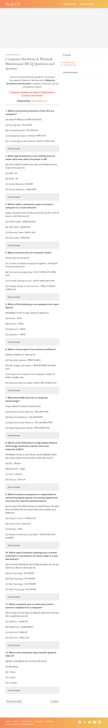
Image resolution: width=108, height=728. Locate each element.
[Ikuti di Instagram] (84, 722)
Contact (16, 721)
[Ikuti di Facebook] (79, 722)
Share (55, 701)
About (7, 721)
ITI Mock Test (70, 4)
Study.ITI (12, 4)
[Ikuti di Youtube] (94, 722)
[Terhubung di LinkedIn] (99, 722)
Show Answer (14, 148)
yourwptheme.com (49, 724)
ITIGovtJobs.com (39, 100)
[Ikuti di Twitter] (89, 722)
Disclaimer (39, 721)
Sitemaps (49, 721)
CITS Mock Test (86, 4)
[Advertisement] (54, 29)
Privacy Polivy (27, 721)
